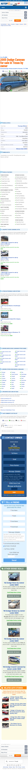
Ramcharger (23, 374)
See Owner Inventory (14, 450)
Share (27, 2)
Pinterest (24, 71)
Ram (22, 372)
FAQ (16, 767)
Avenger (3, 372)
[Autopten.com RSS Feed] (20, 765)
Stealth (22, 384)
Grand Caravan (15, 374)
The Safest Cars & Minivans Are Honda (16, 724)
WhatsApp (12, 71)
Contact (23, 767)
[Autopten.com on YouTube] (16, 765)
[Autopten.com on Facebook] (7, 765)
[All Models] (14, 15)
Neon (13, 382)
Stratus (22, 386)
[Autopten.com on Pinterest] (10, 765)
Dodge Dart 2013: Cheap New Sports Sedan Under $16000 (17, 718)
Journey (13, 378)
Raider (13, 388)
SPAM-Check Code (14, 483)
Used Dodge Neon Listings (14, 592)
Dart (3, 388)
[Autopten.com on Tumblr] (18, 765)
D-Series (3, 384)
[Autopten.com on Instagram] (12, 765)
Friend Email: (14, 527)
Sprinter (23, 382)
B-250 (3, 374)
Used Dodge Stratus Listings (14, 620)
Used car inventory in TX (6, 398)
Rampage (23, 376)
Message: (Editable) (14, 471)
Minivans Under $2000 (21, 149)
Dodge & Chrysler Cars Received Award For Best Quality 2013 (17, 712)
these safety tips (11, 495)
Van (22, 388)
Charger (3, 382)
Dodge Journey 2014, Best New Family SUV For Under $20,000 (18, 705)
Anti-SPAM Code (14, 552)
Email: (14, 459)
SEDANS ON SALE (13, 596)
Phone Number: (14, 465)
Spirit (22, 378)
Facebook (6, 71)
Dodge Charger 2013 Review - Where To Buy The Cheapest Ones (18, 698)
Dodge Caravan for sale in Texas (8, 400)
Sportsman (23, 380)
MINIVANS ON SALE (14, 680)
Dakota (3, 386)
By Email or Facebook (10, 546)
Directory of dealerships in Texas (8, 410)
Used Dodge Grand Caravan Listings (14, 676)
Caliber (3, 376)
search (18, 20)
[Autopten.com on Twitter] (14, 765)
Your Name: (14, 510)
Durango (13, 372)
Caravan (3, 378)
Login (26, 3)
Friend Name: (14, 521)
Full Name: (14, 453)
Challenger (4, 380)
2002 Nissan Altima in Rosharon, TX (10, 332)
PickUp (13, 386)
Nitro (13, 384)
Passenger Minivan (22, 126)
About (14, 767)
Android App (5, 767)
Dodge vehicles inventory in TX (7, 402)
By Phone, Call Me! (9, 549)
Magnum (13, 380)
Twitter (18, 71)
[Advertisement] (14, 41)
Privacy (19, 767)
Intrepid (13, 376)
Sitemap (10, 767)
